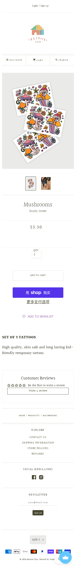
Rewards (38, 454)
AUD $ (36, 540)
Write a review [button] (38, 391)
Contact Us (38, 437)
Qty (36, 250)
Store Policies (38, 448)
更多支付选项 (38, 302)
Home (22, 415)
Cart (39, 60)
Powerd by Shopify (47, 559)
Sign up (44, 6)
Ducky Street (38, 211)
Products (34, 415)
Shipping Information (38, 443)
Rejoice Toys (32, 559)
